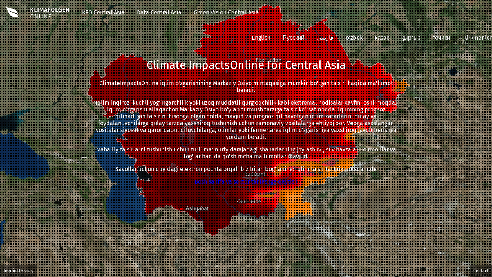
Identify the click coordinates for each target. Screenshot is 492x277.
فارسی (325, 37)
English (261, 37)
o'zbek (354, 37)
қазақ (382, 37)
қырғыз (410, 37)
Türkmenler (477, 37)
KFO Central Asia (103, 12)
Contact (480, 270)
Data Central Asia (159, 12)
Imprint (11, 270)
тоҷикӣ (441, 37)
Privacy (26, 270)
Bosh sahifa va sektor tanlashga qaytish (246, 181)
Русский (293, 37)
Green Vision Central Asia (226, 12)
